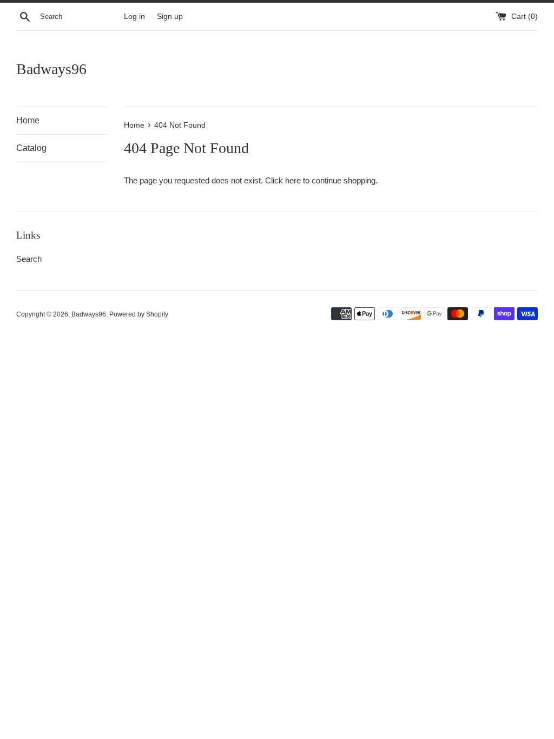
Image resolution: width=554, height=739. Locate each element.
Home (27, 120)
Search (29, 258)
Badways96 (51, 69)
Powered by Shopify (138, 314)
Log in (134, 16)
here (293, 180)
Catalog (31, 148)
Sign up (170, 16)
